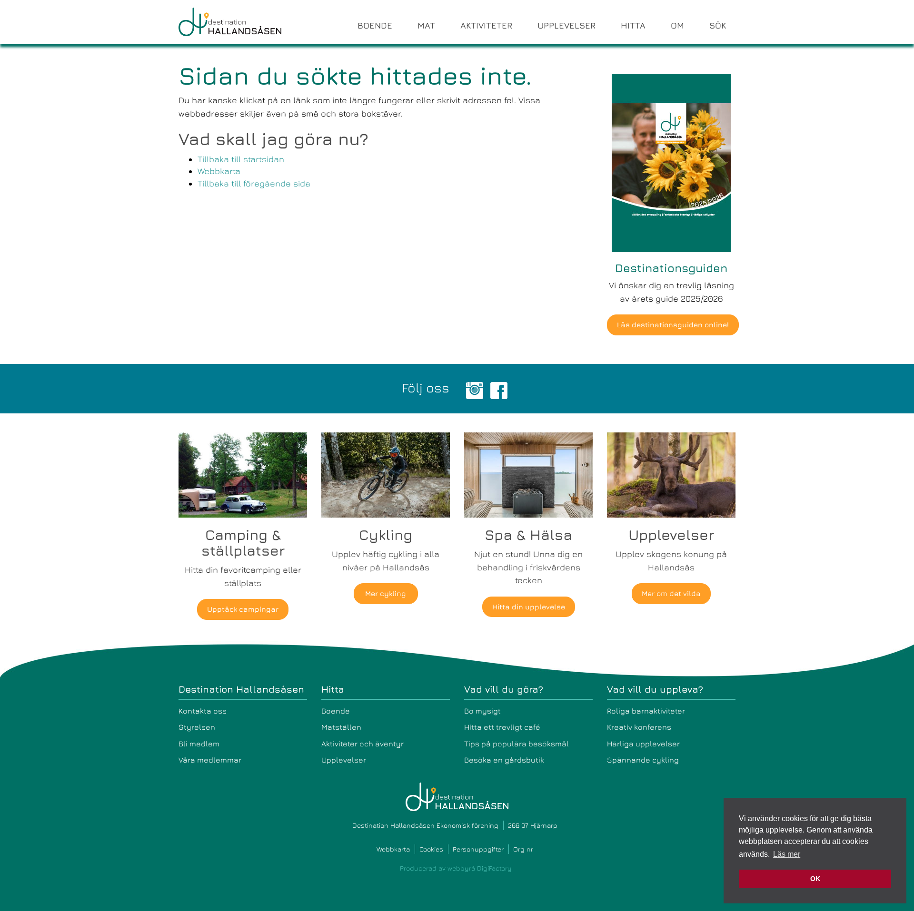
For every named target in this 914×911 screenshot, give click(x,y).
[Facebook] (498, 389)
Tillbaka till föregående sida (254, 183)
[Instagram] (474, 389)
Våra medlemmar (210, 759)
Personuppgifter (478, 849)
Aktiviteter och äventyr (362, 743)
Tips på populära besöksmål (516, 743)
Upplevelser (343, 759)
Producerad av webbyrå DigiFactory (456, 868)
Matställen (341, 727)
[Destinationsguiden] (671, 162)
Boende (335, 710)
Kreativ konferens (639, 727)
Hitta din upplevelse (528, 607)
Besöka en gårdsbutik (504, 759)
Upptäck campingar (242, 609)
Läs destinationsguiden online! (673, 325)
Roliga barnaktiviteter (646, 710)
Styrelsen (197, 727)
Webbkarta (219, 171)
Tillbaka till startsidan (241, 159)
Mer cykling (385, 593)
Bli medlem (199, 743)
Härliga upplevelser (643, 743)
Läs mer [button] (786, 854)
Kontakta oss (203, 710)
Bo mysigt (482, 710)
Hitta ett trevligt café (502, 727)
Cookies (431, 849)
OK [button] (815, 878)
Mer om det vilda (671, 593)
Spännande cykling (643, 759)
